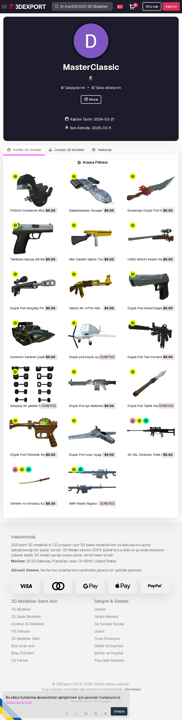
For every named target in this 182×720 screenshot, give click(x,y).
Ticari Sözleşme (107, 638)
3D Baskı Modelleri (26, 616)
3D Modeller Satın (25, 638)
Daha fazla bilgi (19, 702)
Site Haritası (133, 689)
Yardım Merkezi (106, 616)
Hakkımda (104, 150)
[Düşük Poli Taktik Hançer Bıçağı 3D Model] (151, 384)
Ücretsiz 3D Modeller (69, 150)
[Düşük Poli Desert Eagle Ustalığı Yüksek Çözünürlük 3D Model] (151, 287)
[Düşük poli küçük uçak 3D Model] (92, 335)
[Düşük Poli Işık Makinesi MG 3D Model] (92, 384)
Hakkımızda (23, 537)
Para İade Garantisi (109, 660)
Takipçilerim (73, 87)
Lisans (99, 631)
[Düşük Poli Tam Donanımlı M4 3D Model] (151, 335)
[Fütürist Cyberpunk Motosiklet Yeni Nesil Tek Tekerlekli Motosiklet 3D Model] (33, 189)
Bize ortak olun (23, 646)
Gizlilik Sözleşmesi (108, 646)
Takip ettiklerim (106, 87)
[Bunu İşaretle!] (51, 200)
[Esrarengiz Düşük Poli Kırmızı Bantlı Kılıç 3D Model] (151, 189)
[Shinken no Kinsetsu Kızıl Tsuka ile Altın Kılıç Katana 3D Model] (33, 482)
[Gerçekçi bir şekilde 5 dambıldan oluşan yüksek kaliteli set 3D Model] (33, 384)
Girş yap (152, 6)
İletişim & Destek (111, 601)
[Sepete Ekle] (42, 200)
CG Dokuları (20, 631)
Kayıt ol (171, 6)
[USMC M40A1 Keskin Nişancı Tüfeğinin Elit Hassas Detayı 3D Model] (151, 238)
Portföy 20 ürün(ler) (27, 150)
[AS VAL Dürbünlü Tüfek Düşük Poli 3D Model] (151, 433)
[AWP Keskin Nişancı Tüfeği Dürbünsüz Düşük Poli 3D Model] (92, 482)
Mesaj (93, 99)
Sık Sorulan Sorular (109, 624)
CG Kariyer (19, 660)
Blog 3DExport (23, 653)
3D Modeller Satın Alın (34, 601)
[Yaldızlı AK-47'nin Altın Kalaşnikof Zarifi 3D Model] (92, 287)
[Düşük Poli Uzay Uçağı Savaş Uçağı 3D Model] (92, 433)
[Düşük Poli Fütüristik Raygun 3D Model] (33, 433)
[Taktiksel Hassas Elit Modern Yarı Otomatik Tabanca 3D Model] (33, 238)
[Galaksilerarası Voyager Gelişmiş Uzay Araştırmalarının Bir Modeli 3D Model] (92, 189)
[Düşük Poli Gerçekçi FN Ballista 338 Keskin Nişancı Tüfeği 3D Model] (33, 287)
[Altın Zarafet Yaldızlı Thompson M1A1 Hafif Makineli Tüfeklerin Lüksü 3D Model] (92, 238)
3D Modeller (21, 609)
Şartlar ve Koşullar (109, 653)
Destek (100, 609)
